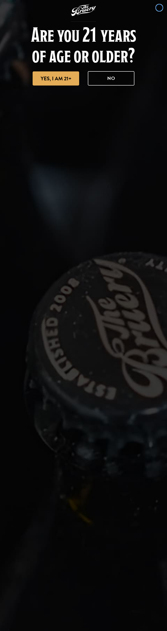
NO (111, 78)
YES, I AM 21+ (56, 78)
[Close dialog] (159, 7)
